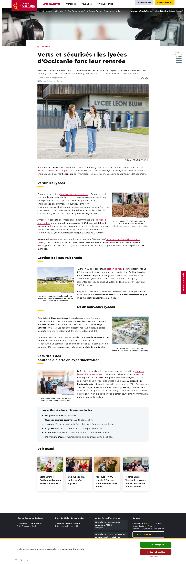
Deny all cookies (157, 552)
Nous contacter (144, 534)
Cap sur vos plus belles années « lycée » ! (77, 480)
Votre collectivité (56, 11)
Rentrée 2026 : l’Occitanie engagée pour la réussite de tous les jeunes (135, 482)
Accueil (40, 11)
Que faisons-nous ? (76, 11)
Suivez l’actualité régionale (101, 11)
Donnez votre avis (183, 282)
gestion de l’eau (114, 269)
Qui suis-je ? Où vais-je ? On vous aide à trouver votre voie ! (106, 482)
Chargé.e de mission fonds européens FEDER (107, 523)
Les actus (122, 11)
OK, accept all (157, 545)
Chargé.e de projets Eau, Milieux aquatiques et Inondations (110, 535)
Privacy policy (21, 559)
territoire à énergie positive (74, 194)
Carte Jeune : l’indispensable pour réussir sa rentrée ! (50, 480)
